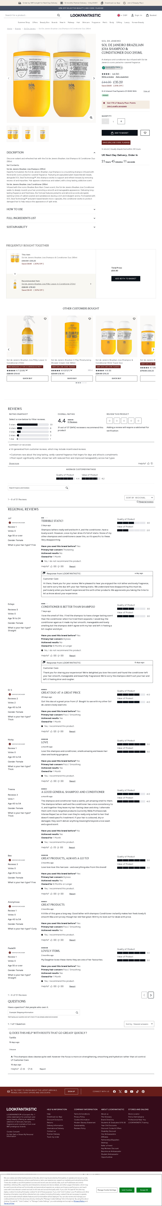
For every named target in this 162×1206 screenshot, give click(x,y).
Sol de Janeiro (30, 29)
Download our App (54, 1117)
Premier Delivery (53, 1134)
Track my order (53, 1137)
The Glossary (106, 1117)
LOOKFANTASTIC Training (138, 1123)
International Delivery (55, 1128)
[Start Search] (58, 15)
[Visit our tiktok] (137, 1091)
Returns (50, 1123)
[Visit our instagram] (126, 1091)
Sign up (71, 1091)
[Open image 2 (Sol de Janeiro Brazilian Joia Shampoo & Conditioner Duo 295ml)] (28, 134)
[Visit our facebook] (114, 1091)
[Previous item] (9, 349)
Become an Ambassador (111, 1151)
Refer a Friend (106, 1146)
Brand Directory (107, 1120)
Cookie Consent (13, 1132)
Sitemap (104, 1143)
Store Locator (134, 1114)
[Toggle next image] (94, 78)
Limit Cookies (127, 1190)
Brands (18, 29)
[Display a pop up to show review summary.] (27, 370)
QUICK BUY (27, 378)
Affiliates (104, 1137)
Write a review (108, 77)
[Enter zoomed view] (91, 117)
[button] (126, 68)
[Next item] (153, 349)
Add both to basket (125, 278)
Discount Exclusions (55, 1120)
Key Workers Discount (110, 1148)
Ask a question (122, 77)
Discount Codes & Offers (111, 1128)
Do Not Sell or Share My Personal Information (20, 1135)
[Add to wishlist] (145, 133)
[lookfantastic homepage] (86, 15)
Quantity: (107, 116)
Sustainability (79, 1125)
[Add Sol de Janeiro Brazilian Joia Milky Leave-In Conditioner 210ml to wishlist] (45, 319)
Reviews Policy (80, 1128)
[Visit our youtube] (132, 1091)
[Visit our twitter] (120, 1091)
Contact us (51, 1131)
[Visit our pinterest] (143, 1091)
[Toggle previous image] (9, 78)
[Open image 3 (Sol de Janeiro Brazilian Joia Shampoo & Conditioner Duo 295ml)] (43, 134)
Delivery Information (55, 1125)
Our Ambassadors (108, 1134)
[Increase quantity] (121, 121)
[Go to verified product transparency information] (112, 68)
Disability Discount (108, 1131)
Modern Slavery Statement (85, 1123)
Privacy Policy (79, 1117)
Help (49, 1114)
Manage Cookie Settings (107, 1190)
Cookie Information (82, 1120)
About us (105, 1114)
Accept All (144, 1190)
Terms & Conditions (82, 1114)
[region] (81, 1190)
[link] (137, 15)
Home (9, 29)
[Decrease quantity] (105, 121)
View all (147, 91)
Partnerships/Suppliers (110, 1140)
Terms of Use (9, 1203)
